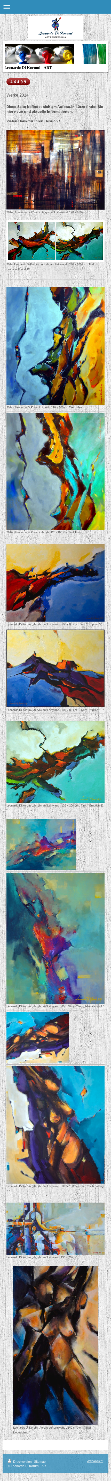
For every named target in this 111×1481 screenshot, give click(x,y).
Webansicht (95, 1461)
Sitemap (40, 1462)
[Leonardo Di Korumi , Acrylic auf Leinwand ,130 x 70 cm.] (55, 1229)
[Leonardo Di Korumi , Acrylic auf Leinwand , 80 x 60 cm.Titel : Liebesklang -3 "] (55, 938)
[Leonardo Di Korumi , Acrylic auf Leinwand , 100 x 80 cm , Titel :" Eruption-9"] (55, 583)
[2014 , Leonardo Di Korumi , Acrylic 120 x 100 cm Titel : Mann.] (55, 346)
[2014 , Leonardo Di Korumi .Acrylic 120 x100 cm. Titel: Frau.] (55, 471)
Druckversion (22, 1462)
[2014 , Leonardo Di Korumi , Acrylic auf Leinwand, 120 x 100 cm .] (55, 169)
